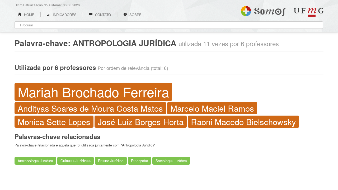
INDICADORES (64, 14)
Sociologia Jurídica (171, 160)
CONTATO (102, 14)
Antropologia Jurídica (35, 160)
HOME (28, 14)
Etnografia (139, 160)
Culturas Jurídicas (75, 160)
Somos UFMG (263, 10)
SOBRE (135, 14)
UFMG (308, 12)
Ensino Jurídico (111, 160)
